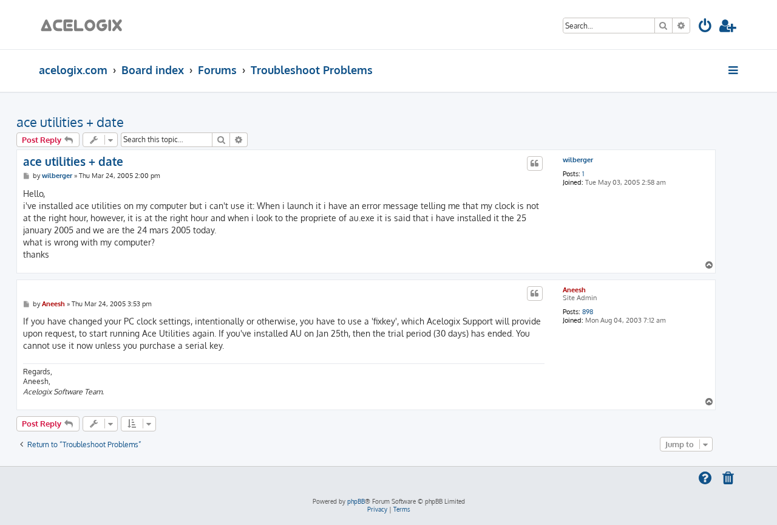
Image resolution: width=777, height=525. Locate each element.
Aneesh (574, 290)
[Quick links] (734, 70)
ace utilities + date (70, 121)
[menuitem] (705, 27)
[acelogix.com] (85, 24)
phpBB (356, 501)
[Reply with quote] (535, 163)
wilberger (578, 160)
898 (587, 312)
